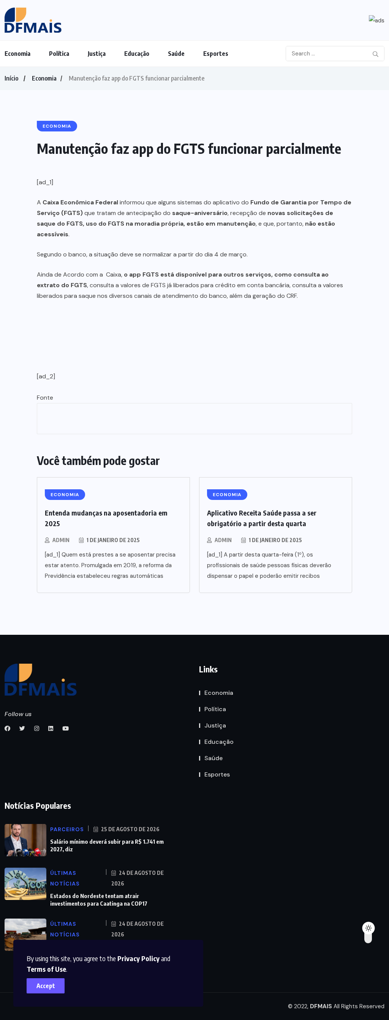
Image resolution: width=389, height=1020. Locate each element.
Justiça (97, 53)
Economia (17, 53)
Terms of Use (46, 969)
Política (59, 53)
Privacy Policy (138, 958)
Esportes (215, 53)
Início (11, 78)
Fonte (45, 398)
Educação (136, 53)
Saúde (176, 53)
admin (61, 540)
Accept (45, 986)
